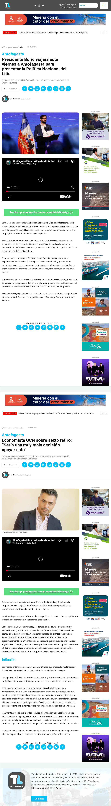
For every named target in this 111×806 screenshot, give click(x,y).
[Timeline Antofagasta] (5, 98)
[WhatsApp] (37, 88)
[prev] (102, 32)
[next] (106, 32)
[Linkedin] (43, 88)
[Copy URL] (68, 88)
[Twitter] (43, 5)
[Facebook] (35, 5)
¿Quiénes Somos (54, 788)
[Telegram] (62, 88)
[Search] (95, 5)
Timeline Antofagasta (22, 99)
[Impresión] (55, 88)
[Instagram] (39, 5)
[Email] (49, 88)
